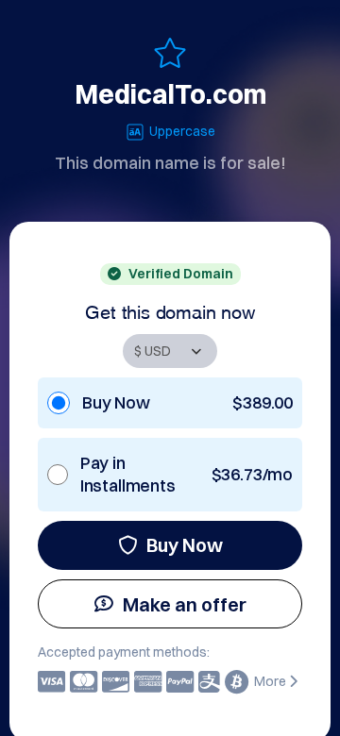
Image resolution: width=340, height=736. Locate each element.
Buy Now (184, 545)
